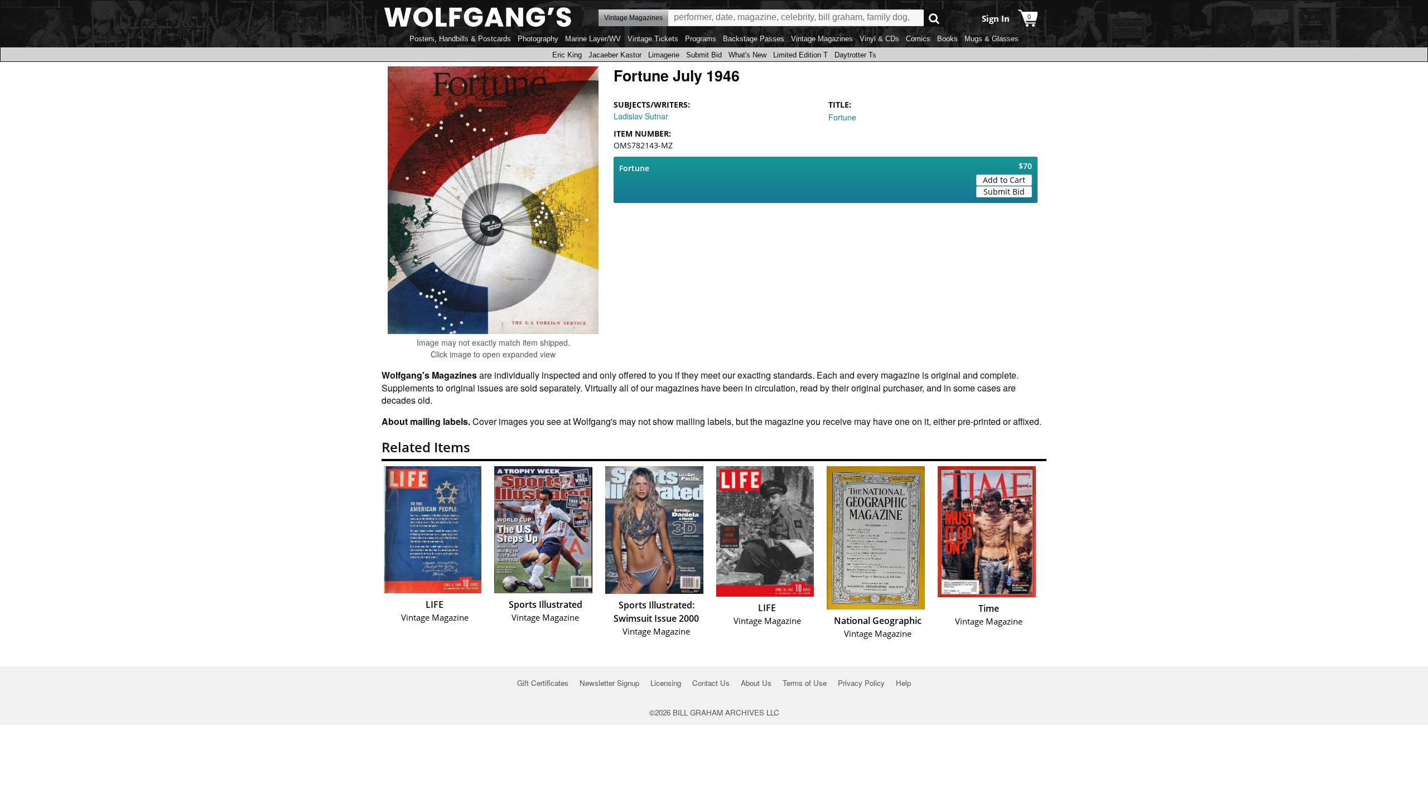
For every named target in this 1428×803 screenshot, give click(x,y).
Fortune (842, 117)
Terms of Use (805, 683)
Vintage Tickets (653, 39)
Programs (700, 39)
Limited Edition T (800, 55)
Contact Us (711, 683)
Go (934, 18)
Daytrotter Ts (855, 55)
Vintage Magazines (822, 39)
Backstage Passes (753, 39)
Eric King (567, 55)
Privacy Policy (861, 683)
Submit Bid (704, 55)
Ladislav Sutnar (641, 116)
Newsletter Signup (609, 683)
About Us (756, 683)
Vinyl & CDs (879, 39)
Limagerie (663, 55)
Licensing (665, 683)
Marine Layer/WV (593, 39)
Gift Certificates (542, 683)
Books (947, 39)
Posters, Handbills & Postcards (460, 39)
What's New (747, 55)
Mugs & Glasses (991, 39)
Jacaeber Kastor (614, 55)
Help (903, 683)
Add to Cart (1004, 180)
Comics (918, 39)
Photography (538, 39)
